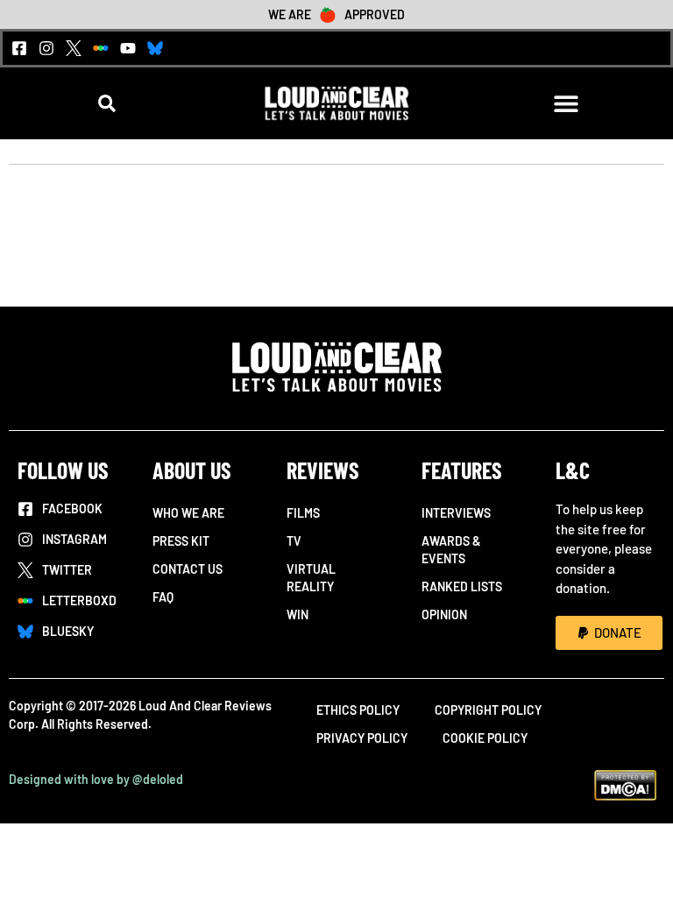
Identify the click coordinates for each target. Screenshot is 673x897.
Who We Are (188, 512)
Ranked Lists (462, 586)
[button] (107, 103)
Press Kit (180, 540)
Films (303, 512)
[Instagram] (46, 48)
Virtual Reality (311, 578)
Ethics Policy (358, 710)
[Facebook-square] (19, 48)
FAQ (163, 597)
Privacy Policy (361, 738)
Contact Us (187, 569)
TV (294, 540)
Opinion (444, 614)
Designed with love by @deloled (96, 779)
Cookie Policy (485, 738)
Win (297, 614)
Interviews (456, 512)
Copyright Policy (488, 710)
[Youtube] (128, 48)
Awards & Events (451, 549)
